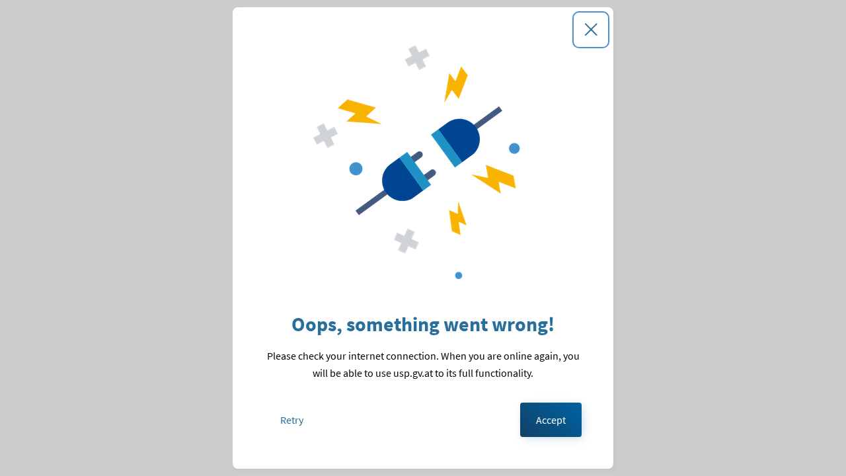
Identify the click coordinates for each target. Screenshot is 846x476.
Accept (551, 419)
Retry (291, 419)
